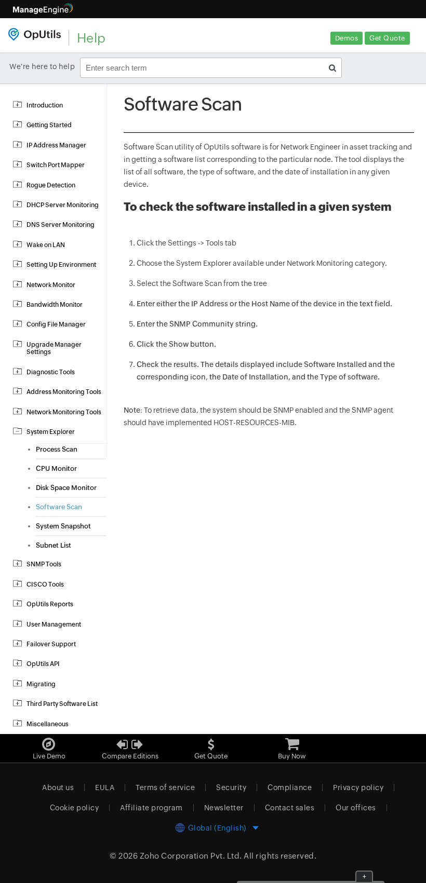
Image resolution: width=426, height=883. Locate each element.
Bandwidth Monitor (54, 304)
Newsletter (224, 807)
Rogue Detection (50, 185)
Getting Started (49, 125)
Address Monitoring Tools (63, 392)
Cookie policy (74, 807)
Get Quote (387, 38)
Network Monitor (50, 285)
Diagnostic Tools (50, 372)
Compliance (290, 787)
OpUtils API (43, 664)
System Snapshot (63, 526)
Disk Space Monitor (66, 488)
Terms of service (165, 787)
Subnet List (53, 545)
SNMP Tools (43, 564)
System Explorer (50, 432)
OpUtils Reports (49, 604)
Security (231, 787)
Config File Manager (56, 324)
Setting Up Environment (61, 264)
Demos (346, 38)
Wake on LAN (45, 245)
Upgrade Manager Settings (54, 348)
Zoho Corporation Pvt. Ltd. (191, 855)
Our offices (356, 807)
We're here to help (42, 66)
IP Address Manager (56, 145)
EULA (104, 787)
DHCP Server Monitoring (62, 205)
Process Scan (56, 449)
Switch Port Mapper (55, 165)
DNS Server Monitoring (60, 224)
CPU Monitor (56, 468)
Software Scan (59, 507)
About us (58, 787)
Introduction (44, 105)
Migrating (41, 684)
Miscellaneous (47, 724)
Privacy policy (358, 787)
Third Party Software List (62, 704)
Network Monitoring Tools (63, 412)
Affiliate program (151, 807)
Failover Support (51, 644)
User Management (53, 624)
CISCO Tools (45, 584)
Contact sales (290, 807)
